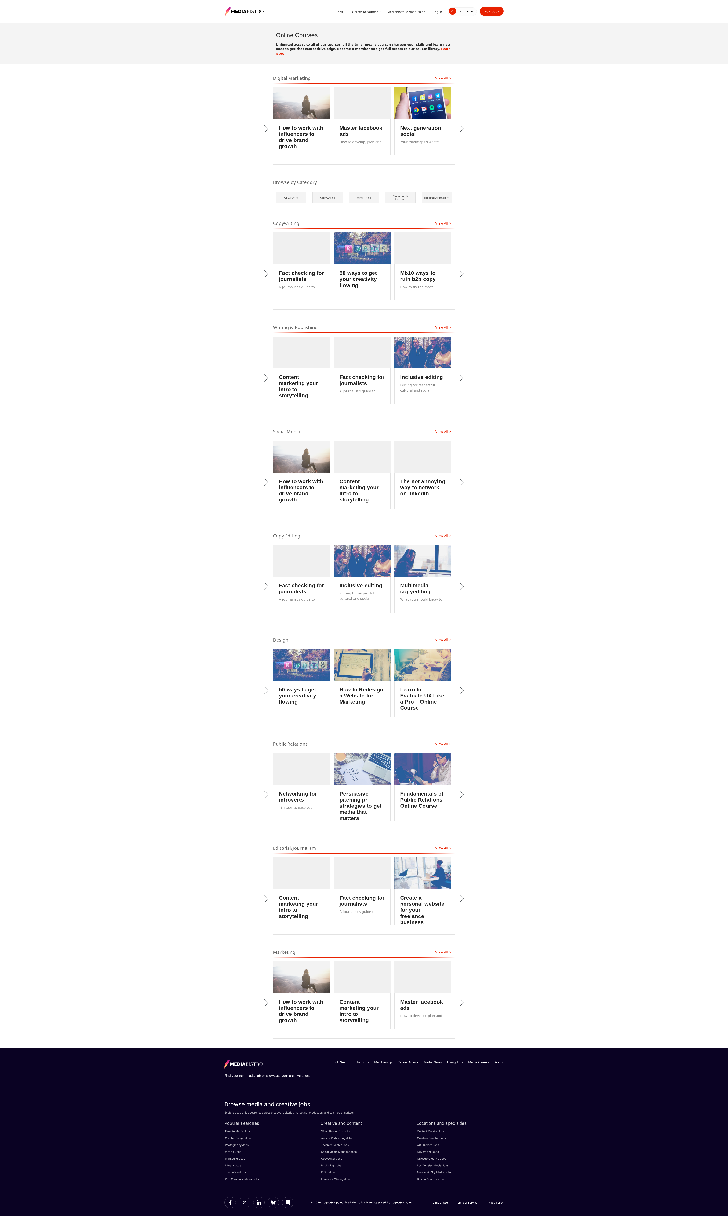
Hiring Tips (455, 1062)
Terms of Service (467, 1202)
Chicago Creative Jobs (431, 1158)
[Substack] (287, 1202)
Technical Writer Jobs (335, 1145)
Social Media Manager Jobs (339, 1151)
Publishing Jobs (331, 1165)
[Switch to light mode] (452, 11)
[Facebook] (230, 1202)
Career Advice (408, 1062)
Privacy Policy (495, 1202)
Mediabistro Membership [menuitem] (405, 12)
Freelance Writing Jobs (336, 1179)
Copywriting (327, 197)
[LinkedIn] (259, 1202)
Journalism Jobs (235, 1172)
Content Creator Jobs (431, 1131)
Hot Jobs (362, 1062)
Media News (433, 1062)
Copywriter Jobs (331, 1158)
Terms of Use (439, 1202)
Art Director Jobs (428, 1145)
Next (461, 129)
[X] (244, 1202)
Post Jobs (491, 11)
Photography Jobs (237, 1145)
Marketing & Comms (400, 198)
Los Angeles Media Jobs (432, 1165)
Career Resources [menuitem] (365, 12)
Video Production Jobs (335, 1131)
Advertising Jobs (428, 1151)
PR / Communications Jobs (242, 1179)
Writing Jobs (233, 1151)
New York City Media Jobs (434, 1172)
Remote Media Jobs (237, 1131)
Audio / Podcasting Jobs (336, 1138)
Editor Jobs (328, 1172)
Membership (383, 1062)
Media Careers (479, 1062)
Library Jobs (233, 1165)
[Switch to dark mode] (461, 11)
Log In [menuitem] (437, 12)
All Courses (291, 197)
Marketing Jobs (235, 1158)
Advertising (364, 197)
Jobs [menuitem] (339, 12)
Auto (470, 11)
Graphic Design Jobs (238, 1138)
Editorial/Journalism (436, 197)
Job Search (342, 1062)
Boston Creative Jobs (430, 1179)
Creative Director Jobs (431, 1138)
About (499, 1062)
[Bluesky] (273, 1202)
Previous (266, 129)
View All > (443, 78)
